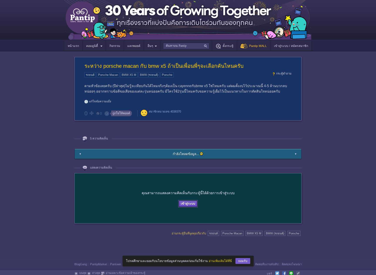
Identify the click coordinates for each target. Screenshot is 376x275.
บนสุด (82, 273)
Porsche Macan (108, 74)
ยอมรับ (242, 261)
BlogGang (80, 264)
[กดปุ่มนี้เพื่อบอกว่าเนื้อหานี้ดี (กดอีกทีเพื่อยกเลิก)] (91, 113)
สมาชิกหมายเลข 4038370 (165, 111)
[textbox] (186, 46)
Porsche (167, 74)
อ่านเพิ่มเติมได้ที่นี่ (220, 261)
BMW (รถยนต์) (149, 74)
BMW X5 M (129, 74)
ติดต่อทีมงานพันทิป (267, 264)
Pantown (115, 264)
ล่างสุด (96, 273)
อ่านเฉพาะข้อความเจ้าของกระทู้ (125, 273)
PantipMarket (98, 264)
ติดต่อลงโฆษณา (292, 264)
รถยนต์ (90, 74)
